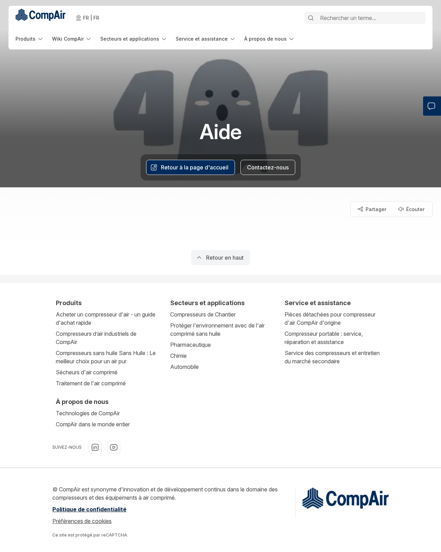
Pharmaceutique (190, 344)
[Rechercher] (311, 18)
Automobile (184, 366)
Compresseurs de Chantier (203, 314)
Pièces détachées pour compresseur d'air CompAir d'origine (330, 318)
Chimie (178, 355)
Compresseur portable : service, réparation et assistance (324, 337)
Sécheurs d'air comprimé (86, 372)
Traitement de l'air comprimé (91, 383)
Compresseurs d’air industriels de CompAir (96, 337)
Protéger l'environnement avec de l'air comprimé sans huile (217, 329)
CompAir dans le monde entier (93, 424)
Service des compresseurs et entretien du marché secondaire (332, 357)
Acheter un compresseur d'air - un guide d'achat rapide (105, 318)
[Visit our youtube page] (113, 447)
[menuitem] (30, 38)
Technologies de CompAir (88, 413)
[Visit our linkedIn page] (95, 447)
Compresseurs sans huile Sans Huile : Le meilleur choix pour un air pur (106, 357)
